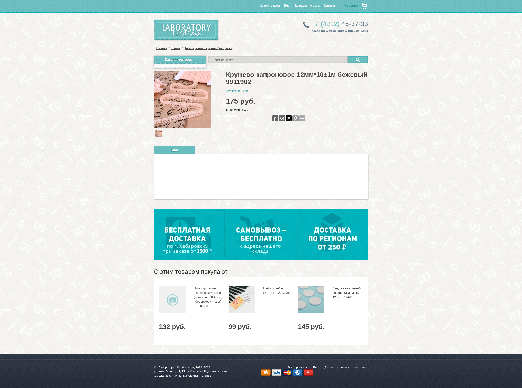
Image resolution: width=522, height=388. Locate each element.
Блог (287, 5)
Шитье (175, 48)
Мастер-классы (269, 5)
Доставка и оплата (307, 5)
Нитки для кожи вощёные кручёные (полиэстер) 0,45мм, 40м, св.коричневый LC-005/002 (208, 297)
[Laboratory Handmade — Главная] (186, 30)
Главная (161, 48)
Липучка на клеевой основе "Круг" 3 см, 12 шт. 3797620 (347, 293)
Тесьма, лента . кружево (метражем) (209, 48)
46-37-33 (339, 24)
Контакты (330, 5)
